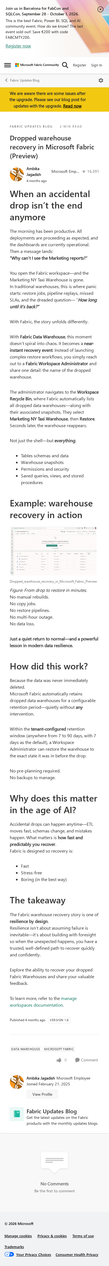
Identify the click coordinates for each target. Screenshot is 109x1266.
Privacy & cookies (52, 1235)
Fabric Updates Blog (24, 80)
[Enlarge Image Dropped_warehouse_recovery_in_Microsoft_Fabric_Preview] (54, 551)
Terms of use (83, 1235)
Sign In (96, 65)
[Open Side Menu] (7, 65)
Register (79, 65)
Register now (18, 46)
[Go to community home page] (37, 65)
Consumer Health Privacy (77, 1254)
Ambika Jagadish (34, 171)
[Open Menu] (101, 80)
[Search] (65, 65)
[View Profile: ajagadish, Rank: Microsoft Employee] (17, 174)
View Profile (42, 1094)
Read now (72, 106)
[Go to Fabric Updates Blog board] (17, 1114)
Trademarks (14, 1246)
